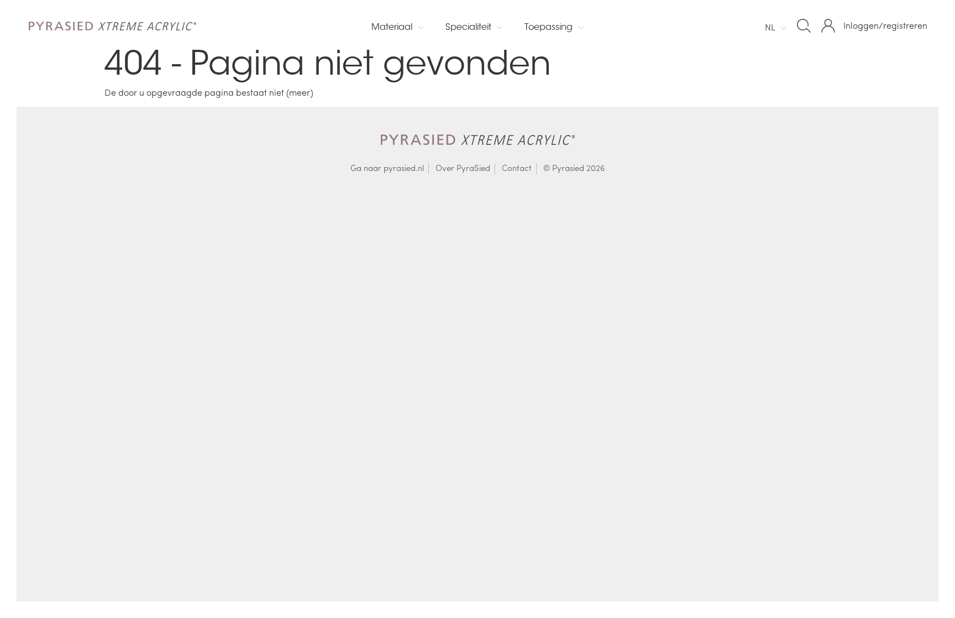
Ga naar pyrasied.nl (387, 168)
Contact (517, 168)
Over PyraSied (462, 168)
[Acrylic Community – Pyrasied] (106, 24)
